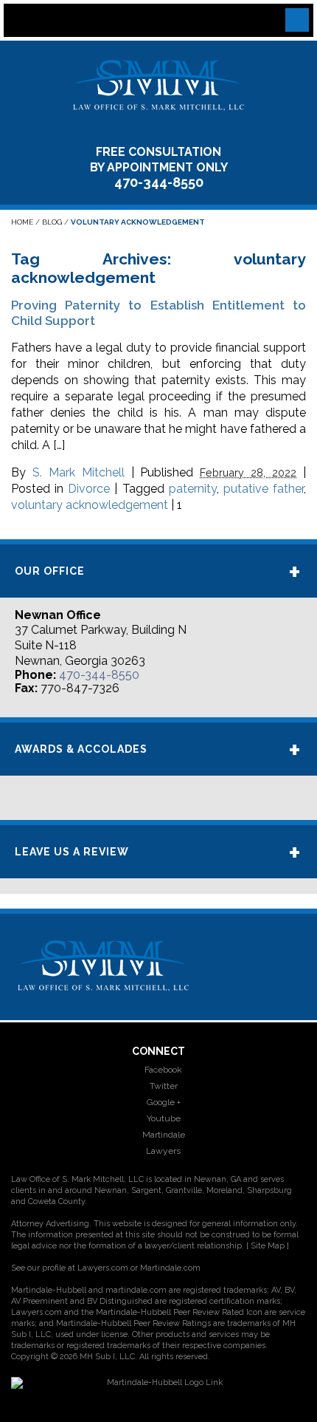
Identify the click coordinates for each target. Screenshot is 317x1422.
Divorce (89, 489)
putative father (263, 489)
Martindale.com (170, 1268)
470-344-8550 (158, 182)
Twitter (162, 1086)
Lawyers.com (102, 1268)
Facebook (162, 1069)
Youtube (162, 1118)
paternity (193, 489)
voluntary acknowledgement (89, 505)
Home (22, 222)
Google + (162, 1102)
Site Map (268, 1246)
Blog (52, 222)
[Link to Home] (158, 84)
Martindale (162, 1134)
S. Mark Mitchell (78, 472)
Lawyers (162, 1151)
